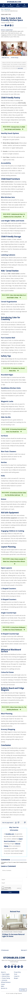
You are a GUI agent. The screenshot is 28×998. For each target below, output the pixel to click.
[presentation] (2, 926)
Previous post (5, 950)
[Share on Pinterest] (10, 25)
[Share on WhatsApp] (13, 25)
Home (2, 9)
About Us (3, 972)
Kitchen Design (14, 57)
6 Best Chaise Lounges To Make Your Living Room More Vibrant (14, 560)
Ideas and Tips (7, 9)
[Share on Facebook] (6, 25)
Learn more (20, 68)
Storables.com (10, 834)
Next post (23, 950)
